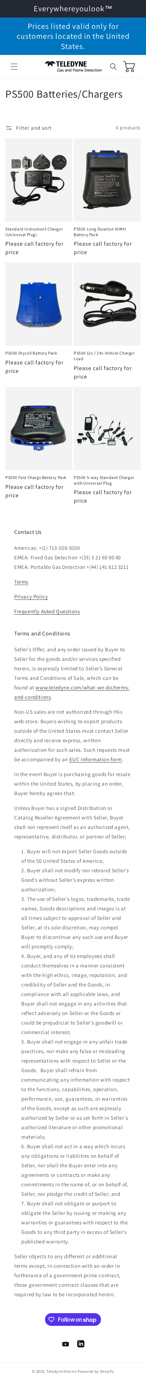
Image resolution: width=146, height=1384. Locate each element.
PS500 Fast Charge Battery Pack (36, 477)
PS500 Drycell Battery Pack (31, 353)
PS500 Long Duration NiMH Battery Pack (100, 231)
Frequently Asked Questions (47, 611)
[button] (14, 66)
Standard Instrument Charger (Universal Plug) (34, 231)
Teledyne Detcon (61, 1371)
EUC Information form (95, 759)
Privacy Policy (31, 596)
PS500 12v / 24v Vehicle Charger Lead (104, 355)
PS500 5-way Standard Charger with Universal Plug (104, 480)
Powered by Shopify (96, 1371)
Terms (21, 581)
